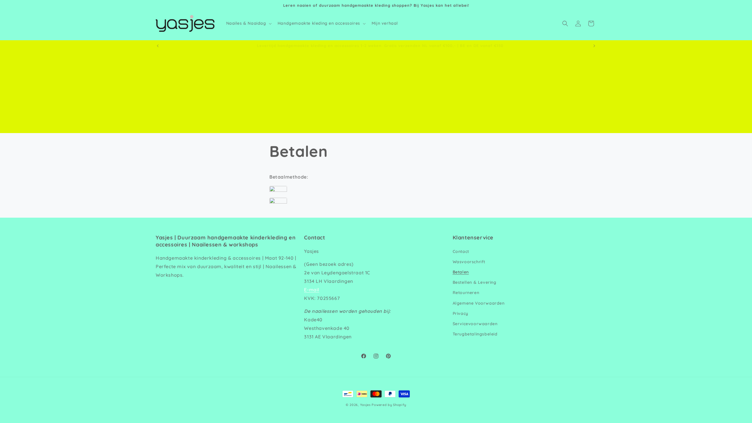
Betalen (461, 272)
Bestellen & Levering (474, 282)
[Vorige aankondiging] (157, 45)
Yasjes (365, 405)
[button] (248, 23)
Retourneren (466, 292)
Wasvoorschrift (469, 261)
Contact (461, 251)
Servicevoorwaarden (475, 323)
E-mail (311, 290)
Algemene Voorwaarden (479, 303)
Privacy (460, 313)
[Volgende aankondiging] (594, 45)
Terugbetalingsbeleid (475, 334)
